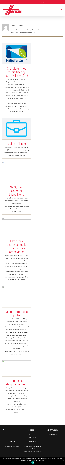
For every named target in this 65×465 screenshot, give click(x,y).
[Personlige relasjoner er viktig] (16, 368)
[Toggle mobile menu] (62, 9)
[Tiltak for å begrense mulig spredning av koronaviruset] (16, 227)
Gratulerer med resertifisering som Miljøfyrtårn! (14, 49)
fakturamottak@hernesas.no (32, 451)
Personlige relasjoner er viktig (14, 365)
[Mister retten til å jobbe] (16, 297)
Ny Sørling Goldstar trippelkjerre (14, 169)
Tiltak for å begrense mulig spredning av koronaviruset (14, 223)
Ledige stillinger (14, 126)
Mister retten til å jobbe (14, 294)
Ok (33, 462)
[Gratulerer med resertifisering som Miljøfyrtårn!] (16, 53)
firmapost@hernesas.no (44, 2)
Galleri (19, 49)
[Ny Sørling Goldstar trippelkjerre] (16, 172)
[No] (63, 461)
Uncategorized (17, 58)
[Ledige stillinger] (16, 128)
